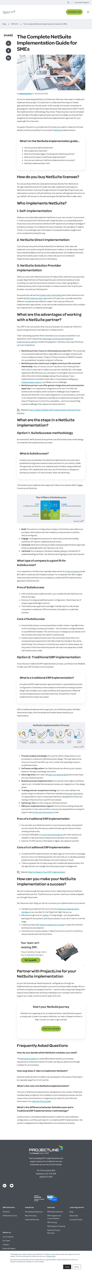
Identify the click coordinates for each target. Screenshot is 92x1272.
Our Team (6, 1241)
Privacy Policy (51, 1256)
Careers (6, 1245)
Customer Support (81, 2)
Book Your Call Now (51, 1029)
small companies (72, 571)
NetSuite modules (28, 1058)
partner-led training (75, 793)
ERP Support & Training (56, 1226)
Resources (74, 1216)
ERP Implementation (55, 1212)
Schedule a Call (74, 12)
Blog (4, 24)
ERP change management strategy (50, 924)
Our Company (8, 1237)
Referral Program (9, 1248)
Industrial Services (32, 1219)
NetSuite (14, 24)
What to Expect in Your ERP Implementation (46, 872)
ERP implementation (34, 298)
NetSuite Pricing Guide (41, 1101)
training (45, 915)
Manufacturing (30, 1216)
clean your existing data (57, 774)
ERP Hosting (52, 1222)
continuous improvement (42, 812)
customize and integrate (52, 834)
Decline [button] (76, 1267)
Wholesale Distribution (34, 1212)
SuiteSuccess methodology (50, 295)
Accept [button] (67, 1267)
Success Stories (76, 1219)
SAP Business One (10, 1216)
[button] (68, 2)
